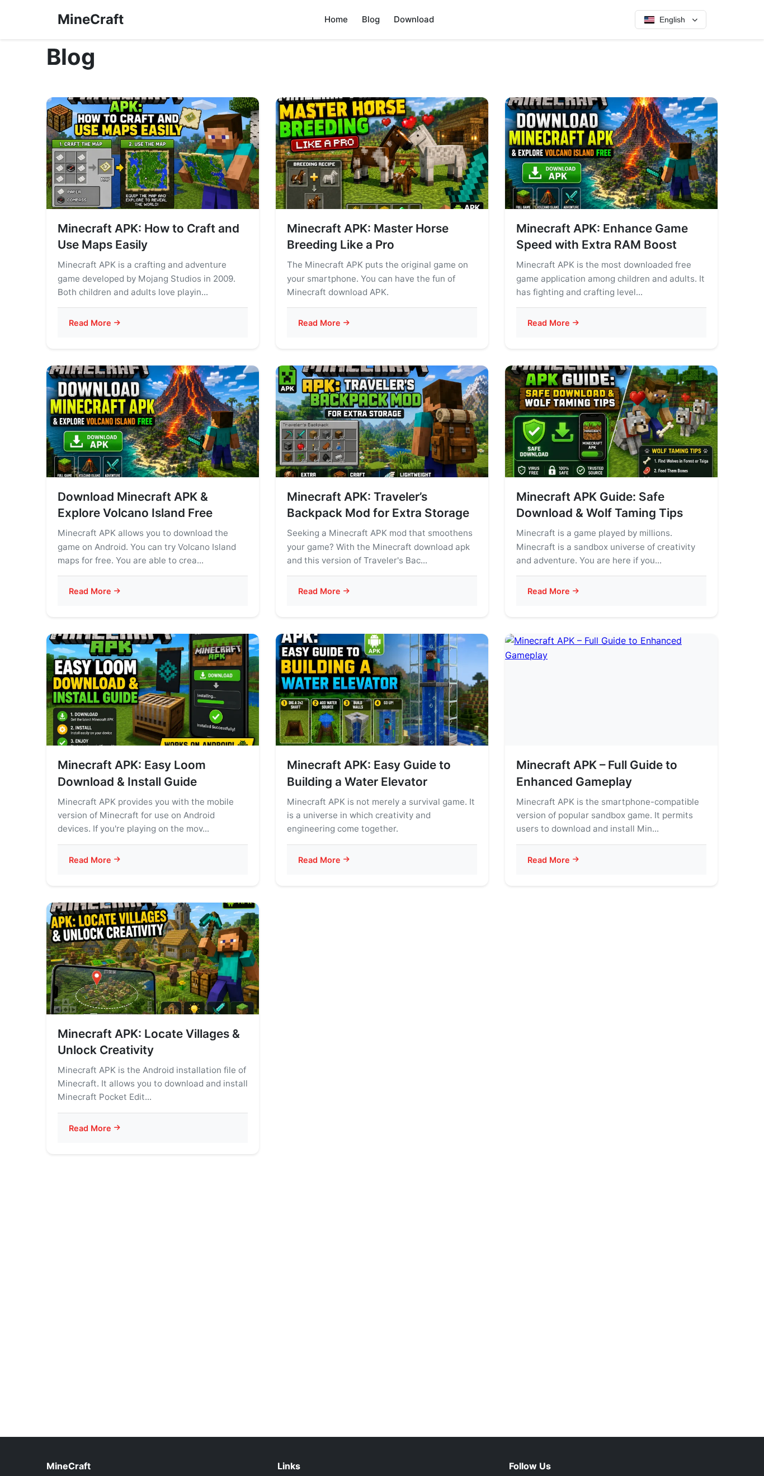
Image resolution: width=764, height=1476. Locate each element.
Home (336, 19)
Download (414, 19)
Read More (90, 323)
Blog (371, 19)
